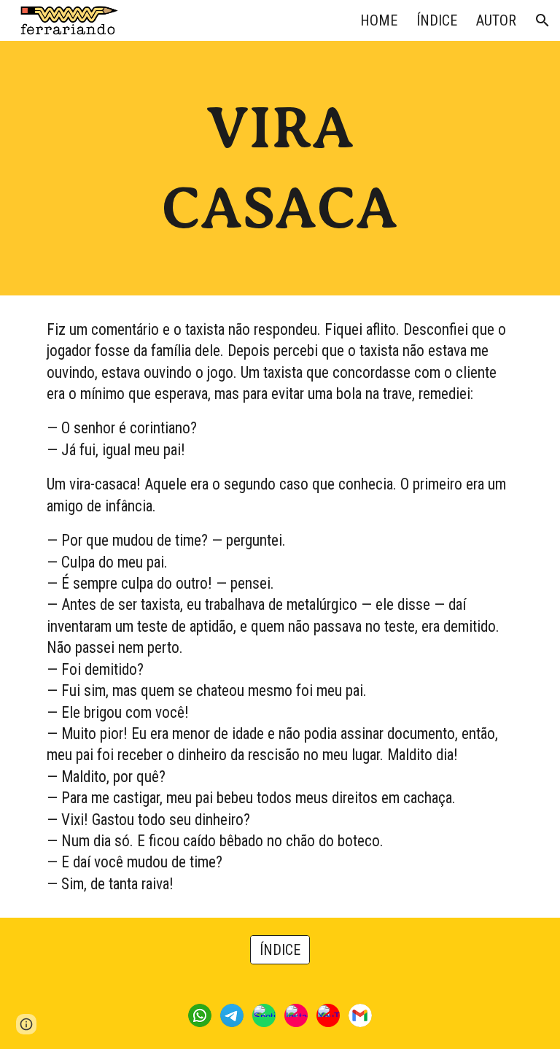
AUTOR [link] (496, 20)
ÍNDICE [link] (436, 20)
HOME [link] (378, 20)
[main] (279, 168)
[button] (542, 20)
